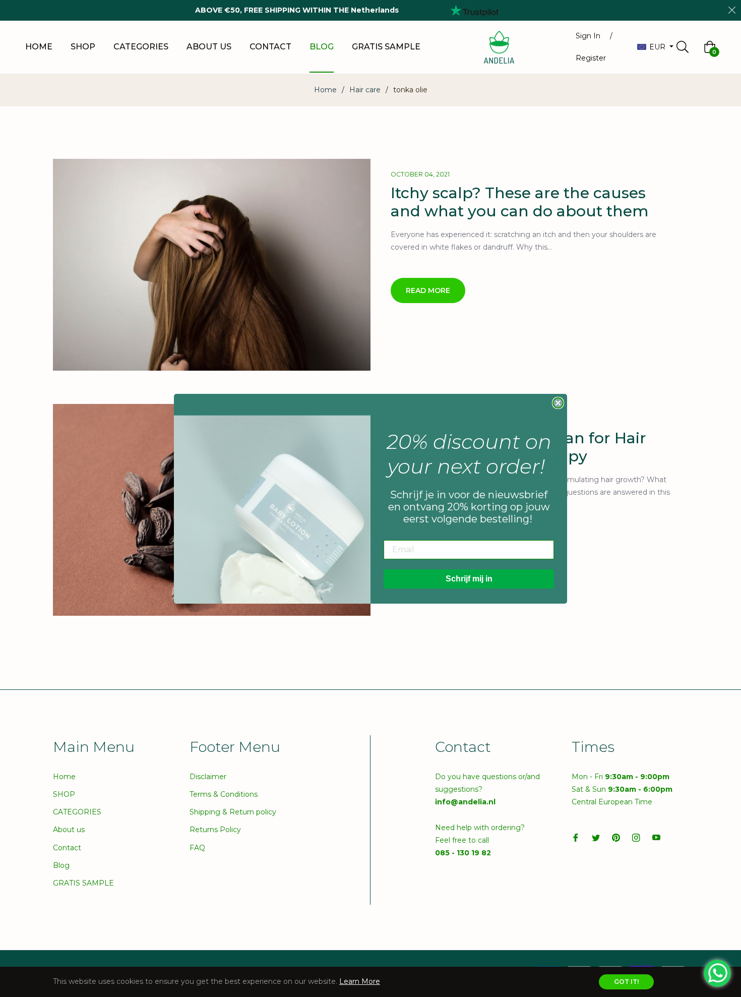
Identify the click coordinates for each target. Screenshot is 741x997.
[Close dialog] (558, 403)
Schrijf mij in (469, 578)
